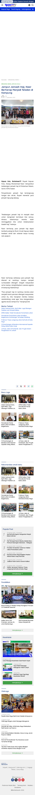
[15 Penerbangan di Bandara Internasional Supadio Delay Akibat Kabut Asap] (8, 435)
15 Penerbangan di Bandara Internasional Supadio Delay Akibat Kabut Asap (17, 325)
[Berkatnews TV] (10, 5)
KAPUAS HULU (16, 84)
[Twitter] (16, 780)
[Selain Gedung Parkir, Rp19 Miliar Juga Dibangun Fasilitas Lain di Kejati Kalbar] (8, 399)
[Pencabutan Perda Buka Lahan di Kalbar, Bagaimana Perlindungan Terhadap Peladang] (8, 417)
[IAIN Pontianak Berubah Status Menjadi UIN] (26, 614)
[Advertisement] (17, 33)
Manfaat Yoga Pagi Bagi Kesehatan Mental (21, 675)
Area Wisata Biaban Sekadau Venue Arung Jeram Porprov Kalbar (16, 734)
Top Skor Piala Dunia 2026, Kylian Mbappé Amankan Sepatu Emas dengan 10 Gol (14, 747)
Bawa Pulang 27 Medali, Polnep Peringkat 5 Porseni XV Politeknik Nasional (17, 606)
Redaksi (30, 785)
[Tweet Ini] (21, 386)
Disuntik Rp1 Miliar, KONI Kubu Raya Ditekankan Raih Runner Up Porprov (16, 727)
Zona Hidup (20, 769)
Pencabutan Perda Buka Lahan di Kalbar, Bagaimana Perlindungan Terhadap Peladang (15, 316)
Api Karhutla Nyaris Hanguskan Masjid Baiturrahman (19, 535)
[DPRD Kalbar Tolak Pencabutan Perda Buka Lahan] (26, 399)
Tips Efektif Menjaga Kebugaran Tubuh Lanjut (21, 666)
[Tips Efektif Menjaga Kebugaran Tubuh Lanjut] (7, 667)
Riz (6, 96)
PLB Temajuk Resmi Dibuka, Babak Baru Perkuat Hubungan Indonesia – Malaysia (19, 542)
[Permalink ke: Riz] (2, 97)
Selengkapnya (16, 574)
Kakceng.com (21, 767)
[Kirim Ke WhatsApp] (32, 386)
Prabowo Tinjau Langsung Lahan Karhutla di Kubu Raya (17, 320)
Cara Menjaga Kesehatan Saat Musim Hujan (16, 661)
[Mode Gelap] (29, 5)
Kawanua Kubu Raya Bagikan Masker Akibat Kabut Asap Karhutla (19, 555)
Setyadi (5, 767)
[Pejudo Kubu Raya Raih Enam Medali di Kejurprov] (17, 703)
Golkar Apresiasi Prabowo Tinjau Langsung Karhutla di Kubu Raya (17, 568)
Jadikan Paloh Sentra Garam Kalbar (18, 561)
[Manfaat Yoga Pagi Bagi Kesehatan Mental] (7, 675)
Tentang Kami (21, 785)
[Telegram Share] (28, 386)
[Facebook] (12, 780)
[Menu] (2, 5)
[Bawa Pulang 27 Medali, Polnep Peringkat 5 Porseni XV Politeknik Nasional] (17, 594)
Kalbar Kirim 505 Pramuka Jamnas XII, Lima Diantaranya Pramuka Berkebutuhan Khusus (8, 622)
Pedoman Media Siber (9, 785)
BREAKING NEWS (6, 84)
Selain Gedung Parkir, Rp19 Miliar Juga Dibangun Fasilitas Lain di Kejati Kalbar (16, 309)
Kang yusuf (12, 767)
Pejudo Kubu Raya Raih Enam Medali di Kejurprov (16, 716)
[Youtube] (22, 780)
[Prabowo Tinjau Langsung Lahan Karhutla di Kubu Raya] (26, 417)
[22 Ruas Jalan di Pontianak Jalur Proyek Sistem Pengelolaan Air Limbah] (26, 435)
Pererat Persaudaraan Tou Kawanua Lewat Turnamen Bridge (14, 740)
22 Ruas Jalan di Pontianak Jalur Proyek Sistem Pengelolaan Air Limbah (16, 329)
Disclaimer (17, 787)
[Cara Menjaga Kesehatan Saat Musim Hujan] (17, 648)
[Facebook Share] (17, 386)
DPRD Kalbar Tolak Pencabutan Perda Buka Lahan (17, 313)
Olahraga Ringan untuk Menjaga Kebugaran (15, 721)
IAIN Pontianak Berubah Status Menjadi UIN (26, 621)
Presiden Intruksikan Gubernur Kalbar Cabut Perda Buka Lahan (18, 548)
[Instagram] (19, 780)
